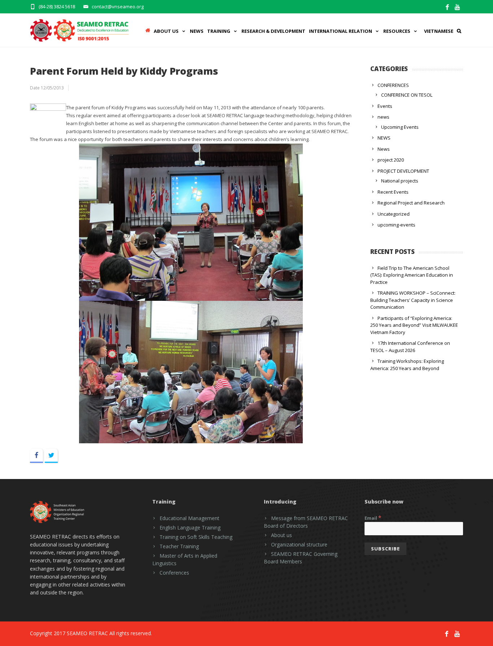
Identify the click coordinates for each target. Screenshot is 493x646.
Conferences (174, 572)
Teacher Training (179, 546)
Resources (396, 31)
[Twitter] (51, 456)
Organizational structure (299, 544)
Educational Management (189, 518)
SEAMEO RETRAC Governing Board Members (300, 557)
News (197, 31)
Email (373, 518)
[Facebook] (447, 7)
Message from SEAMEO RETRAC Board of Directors (306, 522)
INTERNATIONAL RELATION (340, 31)
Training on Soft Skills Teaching (196, 536)
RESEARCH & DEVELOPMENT (273, 31)
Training (218, 31)
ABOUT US (166, 31)
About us (281, 535)
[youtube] (458, 7)
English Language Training (190, 527)
